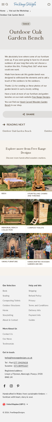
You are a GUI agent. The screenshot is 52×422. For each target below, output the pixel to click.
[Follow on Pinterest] (18, 386)
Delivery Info (35, 310)
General (26, 24)
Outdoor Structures (11, 305)
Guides (32, 320)
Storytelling (8, 315)
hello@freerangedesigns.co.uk (18, 357)
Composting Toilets (11, 300)
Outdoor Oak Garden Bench (17, 131)
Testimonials (8, 343)
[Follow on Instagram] (11, 386)
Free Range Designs (41, 97)
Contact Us (8, 334)
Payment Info (35, 315)
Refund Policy (35, 295)
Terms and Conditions (38, 305)
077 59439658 (21, 362)
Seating (6, 295)
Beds (5, 291)
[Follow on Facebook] (4, 386)
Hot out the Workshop (19, 11)
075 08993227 (21, 366)
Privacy (32, 300)
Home (2, 11)
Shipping (32, 291)
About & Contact (10, 320)
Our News (7, 339)
